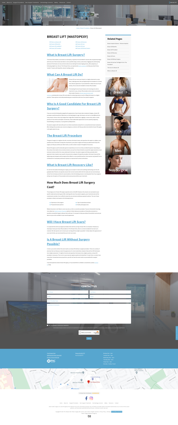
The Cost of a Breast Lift (113, 67)
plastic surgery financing (60, 211)
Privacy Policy (103, 411)
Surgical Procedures (18, 2)
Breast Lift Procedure (56, 48)
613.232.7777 (173, 2)
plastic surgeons (82, 66)
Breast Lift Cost (81, 44)
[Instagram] (91, 399)
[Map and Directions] (89, 378)
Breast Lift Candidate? (56, 46)
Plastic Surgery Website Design (88, 413)
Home (3, 2)
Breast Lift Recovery (82, 42)
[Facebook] (86, 399)
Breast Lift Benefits (55, 44)
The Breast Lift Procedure (64, 135)
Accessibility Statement (117, 411)
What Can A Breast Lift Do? (65, 74)
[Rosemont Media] (89, 416)
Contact (69, 2)
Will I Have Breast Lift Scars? (66, 222)
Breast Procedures (84, 28)
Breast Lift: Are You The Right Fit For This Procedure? (117, 63)
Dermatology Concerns (46, 2)
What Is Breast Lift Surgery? (66, 55)
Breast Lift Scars (81, 46)
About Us (9, 2)
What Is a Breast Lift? (56, 42)
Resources (62, 2)
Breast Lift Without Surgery (83, 48)
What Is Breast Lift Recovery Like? (70, 165)
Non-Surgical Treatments (32, 2)
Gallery (56, 2)
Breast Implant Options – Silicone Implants (117, 43)
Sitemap (109, 411)
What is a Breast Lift (112, 70)
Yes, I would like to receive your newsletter (59, 325)
